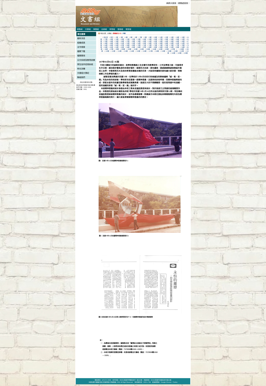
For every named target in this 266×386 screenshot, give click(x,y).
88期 (150, 47)
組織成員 (81, 43)
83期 (122, 47)
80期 (106, 47)
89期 (155, 47)
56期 (150, 43)
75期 (166, 45)
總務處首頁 (183, 3)
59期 (166, 43)
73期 (155, 45)
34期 (111, 41)
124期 (173, 53)
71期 (144, 45)
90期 (161, 47)
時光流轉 (81, 69)
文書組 (88, 29)
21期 (128, 39)
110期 (107, 51)
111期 (113, 51)
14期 (177, 37)
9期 (150, 37)
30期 (177, 39)
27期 (161, 39)
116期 (144, 51)
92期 (172, 47)
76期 (172, 45)
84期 (128, 47)
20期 (122, 39)
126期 (186, 53)
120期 (169, 51)
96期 (106, 49)
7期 (141, 37)
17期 (106, 39)
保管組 (112, 29)
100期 (129, 49)
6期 (136, 37)
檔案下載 (81, 51)
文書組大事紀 (83, 73)
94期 (183, 47)
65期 (111, 45)
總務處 (80, 29)
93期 (177, 47)
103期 (148, 49)
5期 (131, 37)
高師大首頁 (171, 3)
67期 (122, 45)
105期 (160, 49)
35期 (117, 41)
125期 (179, 53)
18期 (111, 39)
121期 (175, 51)
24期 (144, 39)
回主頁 (106, 37)
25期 (150, 39)
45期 (172, 41)
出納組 (104, 29)
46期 (177, 41)
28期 (166, 39)
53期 (133, 43)
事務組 (96, 29)
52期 (128, 43)
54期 (139, 43)
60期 (172, 43)
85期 (133, 47)
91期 (166, 47)
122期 (182, 51)
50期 (117, 43)
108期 (182, 49)
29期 (172, 39)
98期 (117, 49)
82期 (117, 47)
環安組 (128, 29)
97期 (111, 49)
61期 (177, 43)
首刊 (111, 37)
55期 (144, 43)
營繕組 (120, 29)
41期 (150, 41)
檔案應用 (81, 56)
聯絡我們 (81, 77)
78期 (183, 45)
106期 (167, 49)
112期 (119, 51)
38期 (133, 41)
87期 (144, 47)
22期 (133, 39)
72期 (150, 45)
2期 (117, 37)
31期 (183, 39)
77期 (177, 45)
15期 (183, 37)
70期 (139, 45)
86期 (139, 47)
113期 (126, 51)
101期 (135, 49)
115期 (138, 51)
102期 (142, 49)
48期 (106, 43)
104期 (154, 49)
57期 (155, 43)
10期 (155, 37)
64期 (106, 45)
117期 (151, 51)
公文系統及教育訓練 (86, 60)
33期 (106, 41)
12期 (166, 37)
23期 (139, 39)
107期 (173, 49)
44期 (166, 41)
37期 (128, 41)
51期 (122, 43)
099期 (123, 49)
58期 (161, 43)
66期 (117, 45)
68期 (128, 45)
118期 (157, 51)
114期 (132, 51)
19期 (117, 39)
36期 (122, 41)
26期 (155, 39)
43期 (161, 41)
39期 (139, 41)
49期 (111, 43)
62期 (183, 43)
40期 (144, 41)
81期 (111, 47)
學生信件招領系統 (85, 64)
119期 (163, 51)
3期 (122, 37)
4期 (126, 37)
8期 (146, 37)
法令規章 (81, 47)
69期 (133, 45)
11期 (161, 37)
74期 (161, 45)
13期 (172, 37)
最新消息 (81, 38)
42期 (155, 41)
